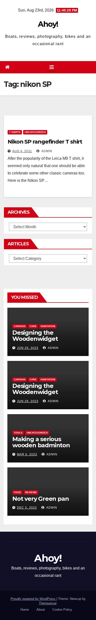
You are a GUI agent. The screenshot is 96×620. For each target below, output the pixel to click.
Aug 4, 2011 (22, 151)
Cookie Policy (62, 609)
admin (46, 151)
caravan (19, 326)
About (40, 609)
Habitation (48, 326)
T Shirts (14, 132)
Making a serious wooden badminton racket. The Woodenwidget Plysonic (47, 448)
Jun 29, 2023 (27, 348)
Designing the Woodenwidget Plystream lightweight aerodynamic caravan (44, 342)
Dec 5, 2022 (27, 507)
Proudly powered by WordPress (33, 599)
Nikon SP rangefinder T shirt (45, 141)
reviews (31, 492)
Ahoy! (48, 24)
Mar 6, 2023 (27, 454)
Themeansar (47, 603)
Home (24, 609)
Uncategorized (35, 132)
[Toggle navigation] (51, 67)
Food (17, 492)
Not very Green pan (40, 498)
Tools (18, 432)
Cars (33, 326)
